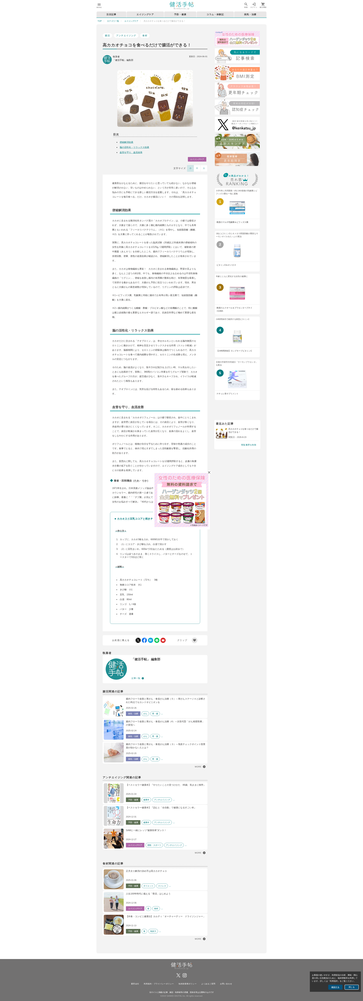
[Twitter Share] (138, 640)
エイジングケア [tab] (145, 14)
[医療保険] (237, 39)
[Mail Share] (163, 640)
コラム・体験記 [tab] (215, 14)
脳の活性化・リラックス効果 (134, 147)
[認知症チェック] (237, 108)
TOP (100, 21)
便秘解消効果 (126, 142)
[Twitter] (237, 125)
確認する (335, 987)
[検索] (237, 56)
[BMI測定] (237, 73)
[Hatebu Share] (150, 640)
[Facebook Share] (144, 640)
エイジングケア (131, 21)
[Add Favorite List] (194, 640)
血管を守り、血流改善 (131, 152)
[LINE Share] (157, 640)
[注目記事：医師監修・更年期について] (237, 159)
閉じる (352, 987)
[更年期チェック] (237, 90)
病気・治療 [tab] (250, 14)
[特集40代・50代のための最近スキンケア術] (237, 142)
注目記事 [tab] (111, 14)
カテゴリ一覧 (113, 21)
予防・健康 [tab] (180, 14)
